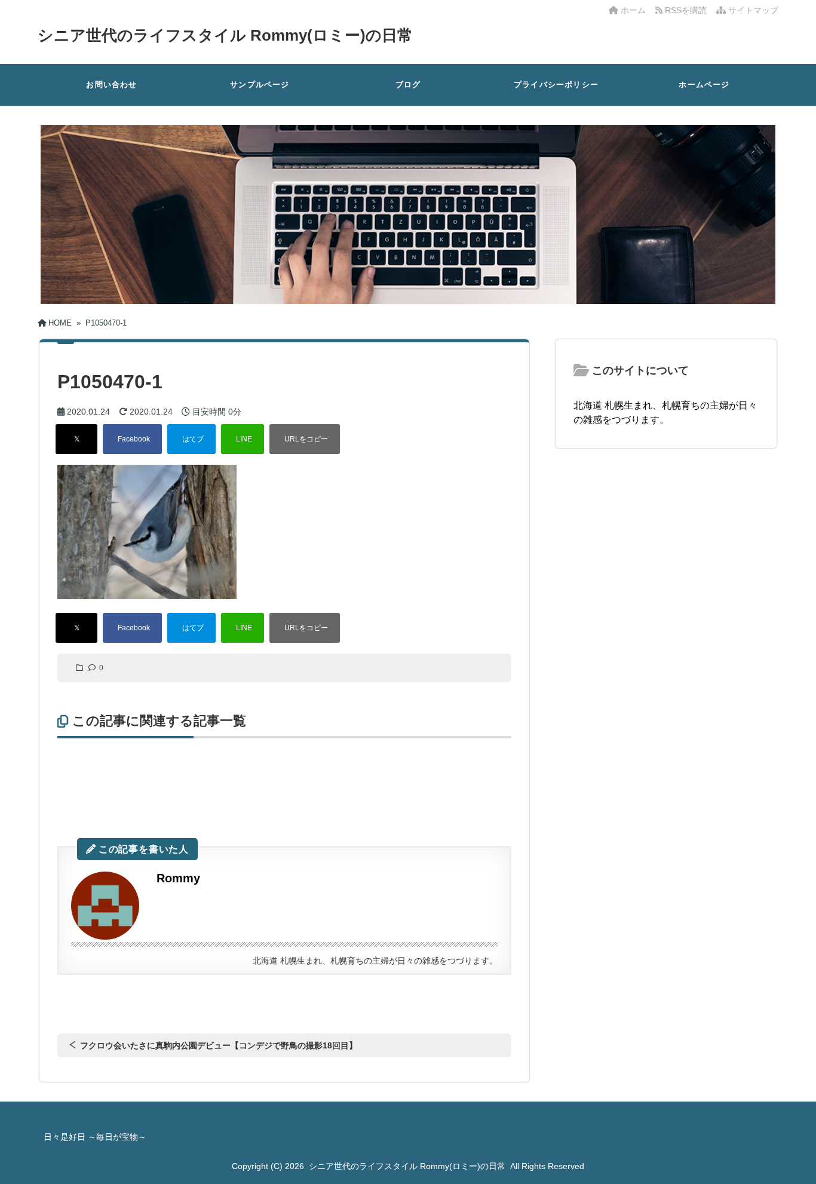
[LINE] (242, 439)
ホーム (632, 10)
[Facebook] (132, 439)
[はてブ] (191, 439)
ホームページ (704, 84)
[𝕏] (76, 439)
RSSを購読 (686, 10)
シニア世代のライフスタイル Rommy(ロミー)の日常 (225, 35)
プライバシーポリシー (556, 84)
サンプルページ (259, 84)
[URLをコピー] (304, 439)
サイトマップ (752, 10)
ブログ (408, 84)
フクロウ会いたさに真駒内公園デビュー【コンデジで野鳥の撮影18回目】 (218, 1045)
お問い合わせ (111, 84)
